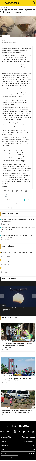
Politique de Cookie (29, 441)
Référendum (6, 341)
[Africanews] (12, 3)
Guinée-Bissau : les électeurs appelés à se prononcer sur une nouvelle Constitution (17, 345)
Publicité (32, 445)
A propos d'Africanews (7, 437)
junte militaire (7, 375)
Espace (8, 207)
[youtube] (15, 431)
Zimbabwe (5, 408)
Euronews (32, 453)
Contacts (3, 441)
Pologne (6, 36)
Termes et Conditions (28, 437)
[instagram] (33, 431)
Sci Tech (4, 7)
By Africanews (6, 41)
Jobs (2, 449)
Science (28, 199)
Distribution (4, 445)
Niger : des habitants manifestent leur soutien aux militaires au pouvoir (17, 379)
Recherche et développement (16, 204)
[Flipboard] (24, 431)
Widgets (3, 453)
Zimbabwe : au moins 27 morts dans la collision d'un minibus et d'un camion (17, 411)
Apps (33, 449)
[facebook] (29, 431)
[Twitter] (20, 431)
